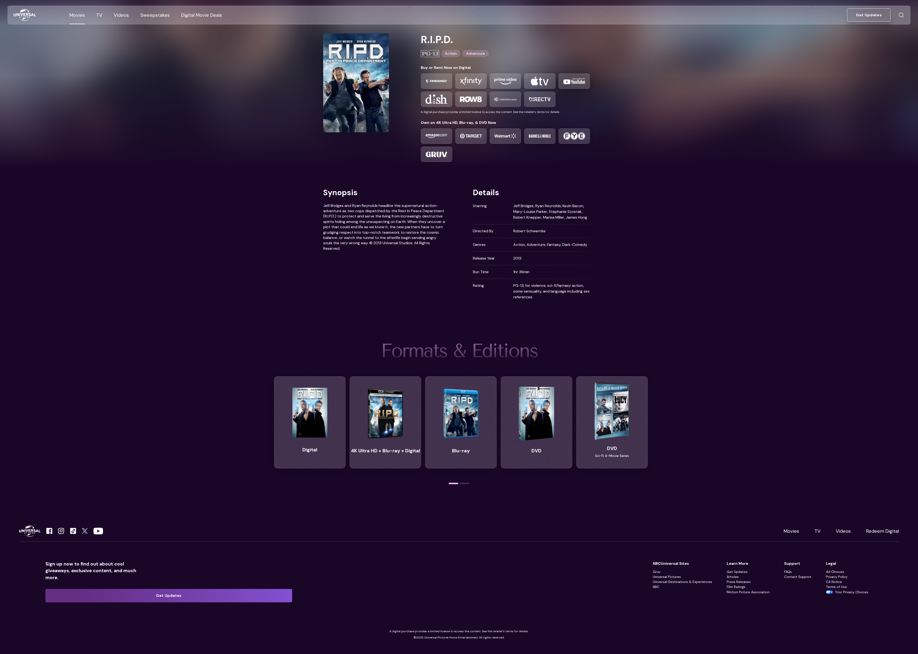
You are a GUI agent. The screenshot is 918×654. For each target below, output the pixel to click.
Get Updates (737, 572)
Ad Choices (835, 572)
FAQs (788, 572)
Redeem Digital (882, 531)
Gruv (656, 572)
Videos (843, 531)
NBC (656, 587)
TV (817, 531)
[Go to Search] (901, 15)
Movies (791, 531)
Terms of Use (836, 587)
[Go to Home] (25, 15)
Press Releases (739, 582)
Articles (733, 577)
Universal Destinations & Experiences (682, 582)
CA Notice (834, 582)
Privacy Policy (836, 577)
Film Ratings (736, 587)
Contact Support (797, 577)
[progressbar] (453, 483)
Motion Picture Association (748, 592)
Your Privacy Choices (851, 592)
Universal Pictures (667, 577)
